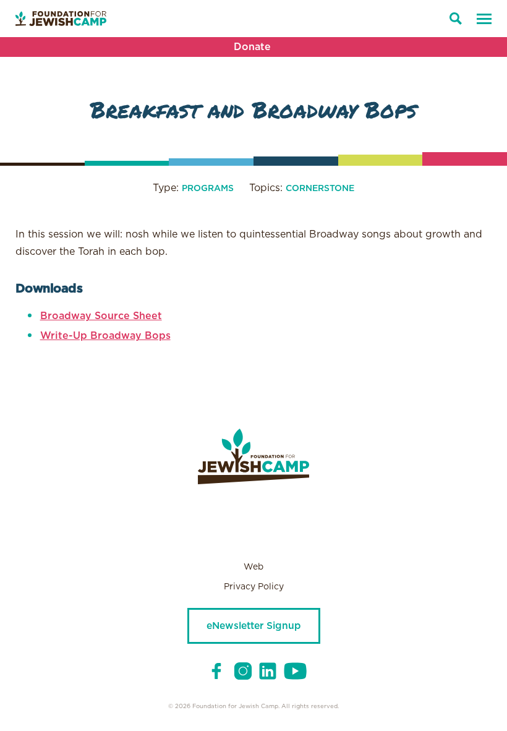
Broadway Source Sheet (101, 316)
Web (253, 567)
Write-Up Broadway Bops (105, 336)
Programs (208, 188)
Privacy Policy (254, 587)
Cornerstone (320, 188)
